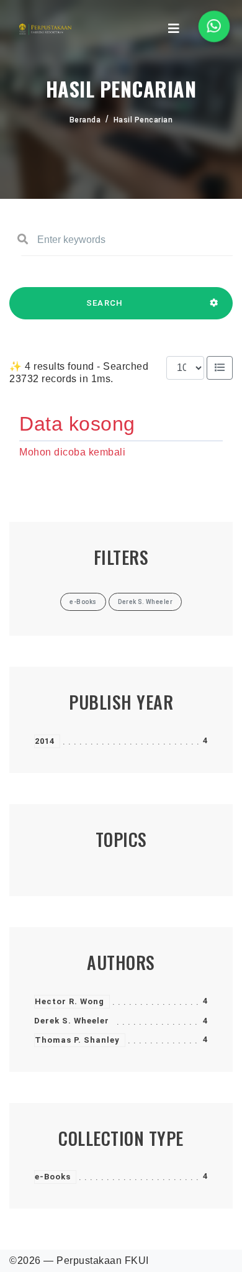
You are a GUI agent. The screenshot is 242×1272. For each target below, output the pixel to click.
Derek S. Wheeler (71, 1020)
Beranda (85, 120)
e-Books (53, 1176)
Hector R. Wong (69, 1001)
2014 (45, 741)
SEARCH (104, 303)
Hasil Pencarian (143, 120)
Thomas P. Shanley (77, 1040)
